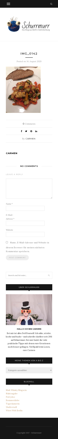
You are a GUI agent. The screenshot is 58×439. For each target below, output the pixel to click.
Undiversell (11, 407)
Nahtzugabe (11, 393)
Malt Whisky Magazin (16, 390)
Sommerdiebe (12, 400)
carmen (30, 138)
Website (9, 230)
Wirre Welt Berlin (14, 410)
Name (9, 204)
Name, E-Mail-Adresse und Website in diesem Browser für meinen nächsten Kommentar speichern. (27, 247)
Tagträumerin (12, 403)
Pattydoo (10, 397)
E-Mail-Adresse (10, 217)
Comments (29, 123)
